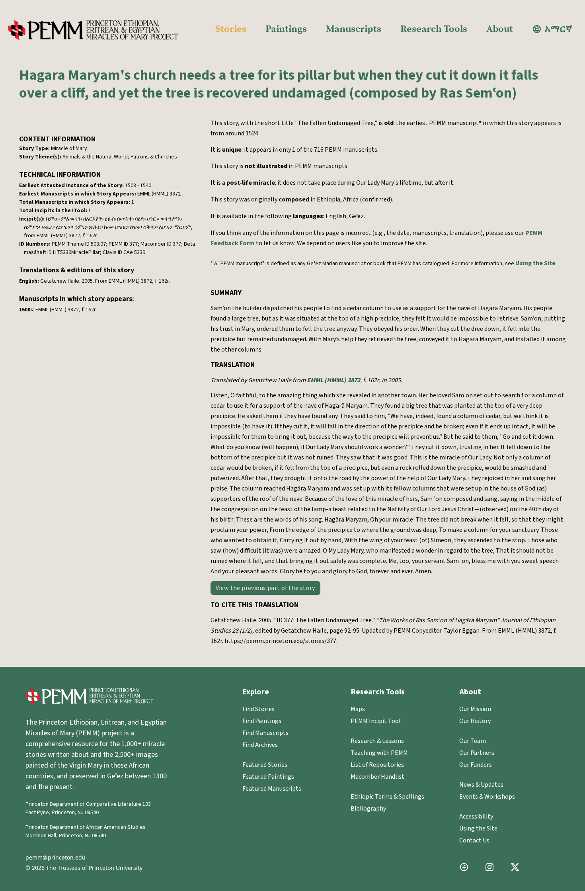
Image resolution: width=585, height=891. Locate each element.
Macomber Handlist (377, 776)
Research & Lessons (377, 741)
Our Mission (475, 709)
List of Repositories (377, 764)
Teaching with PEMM (379, 752)
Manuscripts (353, 29)
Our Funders (475, 764)
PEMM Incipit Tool (376, 721)
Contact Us (474, 840)
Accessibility (476, 816)
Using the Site (535, 263)
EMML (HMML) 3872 (333, 380)
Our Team (472, 741)
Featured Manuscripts (271, 788)
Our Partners (476, 752)
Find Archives (260, 745)
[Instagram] (489, 867)
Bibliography (368, 808)
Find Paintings (261, 721)
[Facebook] (464, 867)
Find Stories (258, 709)
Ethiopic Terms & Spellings (387, 796)
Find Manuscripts (265, 733)
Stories (230, 29)
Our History (475, 721)
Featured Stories (264, 764)
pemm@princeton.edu (55, 857)
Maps (358, 709)
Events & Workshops (487, 796)
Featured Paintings (268, 776)
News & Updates (481, 784)
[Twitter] (515, 867)
